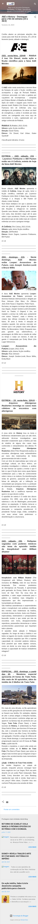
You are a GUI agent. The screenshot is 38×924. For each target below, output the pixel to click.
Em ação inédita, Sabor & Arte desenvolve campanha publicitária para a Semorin (15, 885)
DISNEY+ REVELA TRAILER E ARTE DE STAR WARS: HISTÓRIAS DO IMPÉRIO (16, 856)
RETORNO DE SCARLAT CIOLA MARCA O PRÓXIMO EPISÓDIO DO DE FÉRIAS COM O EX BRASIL (16, 826)
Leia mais (32, 847)
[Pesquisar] (35, 4)
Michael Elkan (24, 920)
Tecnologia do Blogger (20, 916)
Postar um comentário (12, 809)
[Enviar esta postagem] (7, 803)
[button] (35, 17)
